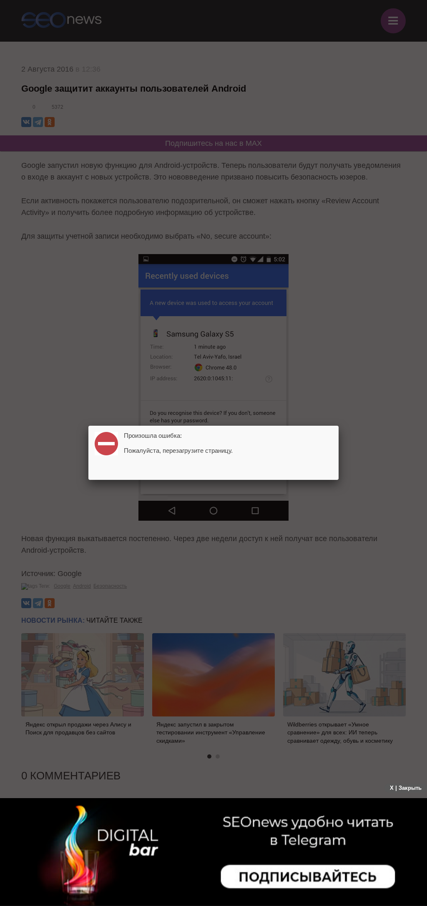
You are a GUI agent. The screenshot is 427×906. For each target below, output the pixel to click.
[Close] (338, 425)
